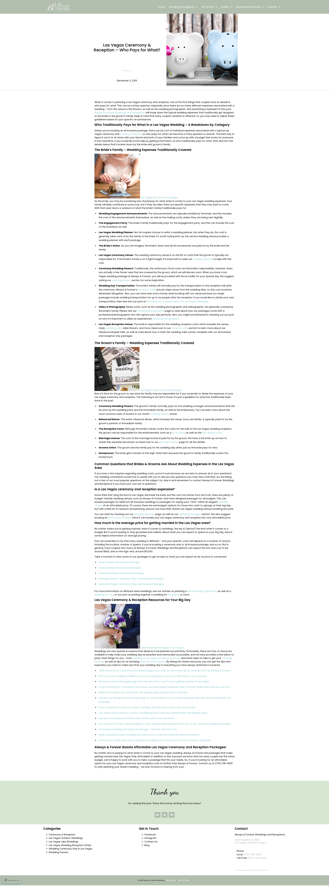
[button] (157, 815)
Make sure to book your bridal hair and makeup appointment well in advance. (143, 692)
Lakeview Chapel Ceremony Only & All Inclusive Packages (131, 584)
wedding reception (130, 134)
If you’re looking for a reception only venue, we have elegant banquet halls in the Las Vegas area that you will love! (164, 687)
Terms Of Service (183, 880)
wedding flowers (121, 280)
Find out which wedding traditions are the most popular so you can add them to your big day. (152, 676)
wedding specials (203, 259)
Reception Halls (147, 289)
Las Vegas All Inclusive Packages (159, 197)
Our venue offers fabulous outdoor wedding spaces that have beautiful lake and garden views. (153, 712)
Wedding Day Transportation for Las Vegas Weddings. (178, 301)
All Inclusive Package (119, 517)
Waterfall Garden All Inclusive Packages (121, 573)
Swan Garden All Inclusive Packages (119, 562)
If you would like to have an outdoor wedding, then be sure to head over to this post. (147, 707)
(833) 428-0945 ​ (257, 858)
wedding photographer (150, 310)
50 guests (173, 594)
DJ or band (178, 432)
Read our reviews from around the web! (252, 870)
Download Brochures (248, 6)
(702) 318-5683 (252, 854)
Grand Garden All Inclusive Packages (120, 567)
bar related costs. (212, 432)
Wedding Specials (144, 514)
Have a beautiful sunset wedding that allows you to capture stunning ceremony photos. (149, 734)
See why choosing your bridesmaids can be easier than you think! (136, 718)
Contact (272, 6)
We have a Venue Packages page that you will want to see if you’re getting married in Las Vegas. (154, 681)
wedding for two (103, 594)
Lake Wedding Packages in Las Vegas (162, 647)
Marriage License (168, 442)
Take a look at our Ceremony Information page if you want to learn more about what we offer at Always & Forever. (165, 670)
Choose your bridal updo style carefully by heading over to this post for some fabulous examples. (155, 740)
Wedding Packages (190, 514)
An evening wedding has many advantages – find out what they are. (138, 729)
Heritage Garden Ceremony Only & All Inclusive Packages (131, 578)
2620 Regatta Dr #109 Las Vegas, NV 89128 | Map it (251, 841)
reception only (179, 328)
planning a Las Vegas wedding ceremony (156, 658)
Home (161, 6)
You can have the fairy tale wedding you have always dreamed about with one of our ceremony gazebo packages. (165, 723)
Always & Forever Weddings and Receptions (119, 112)
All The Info (207, 6)
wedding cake (114, 328)
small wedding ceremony (201, 591)
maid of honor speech (153, 661)
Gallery (225, 6)
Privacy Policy (171, 880)
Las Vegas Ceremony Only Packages (161, 390)
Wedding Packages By (181, 6)
